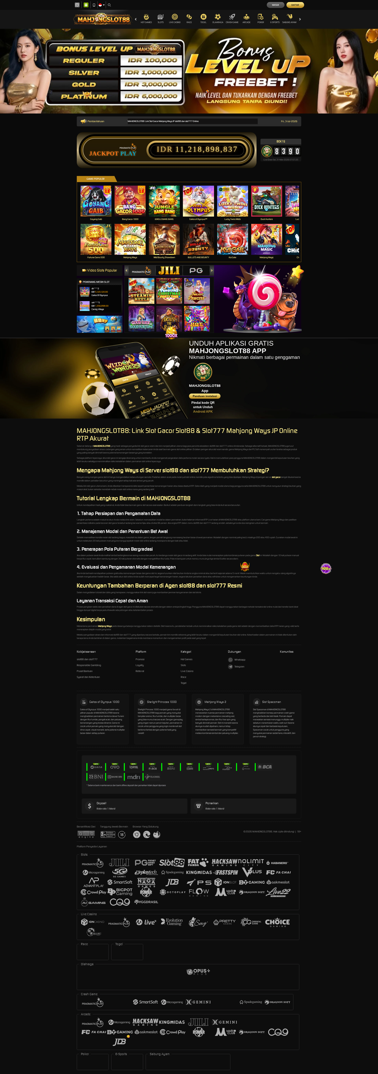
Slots (161, 22)
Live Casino (175, 22)
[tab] (142, 270)
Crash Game (232, 22)
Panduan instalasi (205, 396)
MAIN (98, 201)
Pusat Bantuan (85, 671)
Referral (140, 671)
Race (189, 22)
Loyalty (140, 665)
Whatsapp (239, 659)
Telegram (239, 666)
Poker (261, 22)
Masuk (275, 5)
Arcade (246, 22)
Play (128, 153)
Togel (203, 22)
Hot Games (146, 22)
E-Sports (275, 22)
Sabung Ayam (289, 22)
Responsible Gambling (89, 665)
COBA (144, 287)
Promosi (140, 659)
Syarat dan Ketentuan (88, 677)
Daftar (295, 5)
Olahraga (217, 22)
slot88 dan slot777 (87, 659)
